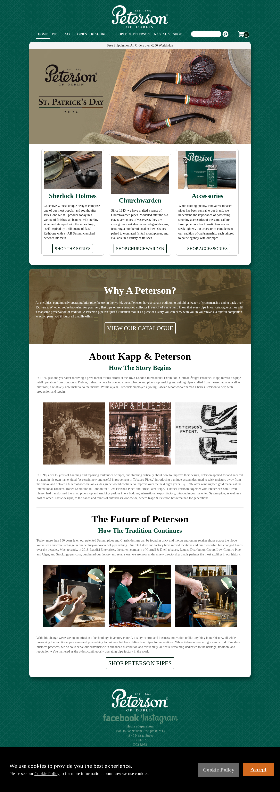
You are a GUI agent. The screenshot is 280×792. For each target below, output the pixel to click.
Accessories (76, 34)
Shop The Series (73, 248)
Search (225, 34)
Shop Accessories (207, 248)
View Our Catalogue (140, 328)
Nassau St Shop (168, 34)
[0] (241, 34)
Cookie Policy (46, 773)
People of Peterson (132, 34)
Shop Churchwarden (140, 248)
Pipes (56, 34)
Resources (100, 34)
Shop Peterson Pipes (140, 663)
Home (43, 34)
